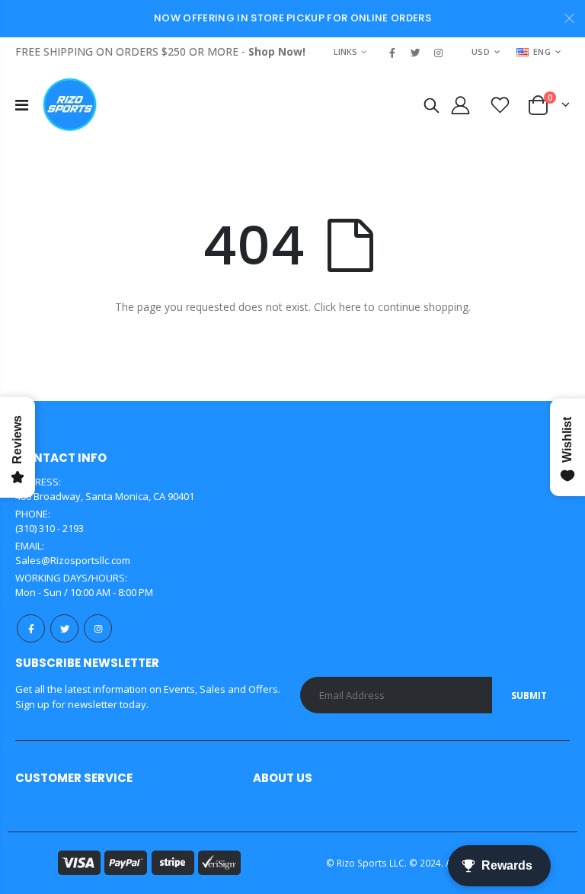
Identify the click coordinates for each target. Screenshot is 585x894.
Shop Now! (276, 51)
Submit (529, 695)
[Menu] (21, 105)
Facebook (31, 628)
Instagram (98, 628)
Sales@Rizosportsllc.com (72, 560)
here (350, 307)
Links (345, 51)
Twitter (64, 628)
